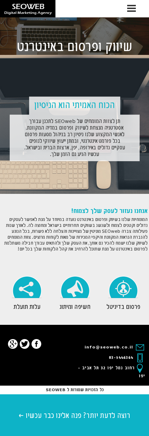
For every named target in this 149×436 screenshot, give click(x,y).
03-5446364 (122, 357)
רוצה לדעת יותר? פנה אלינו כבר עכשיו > (74, 416)
